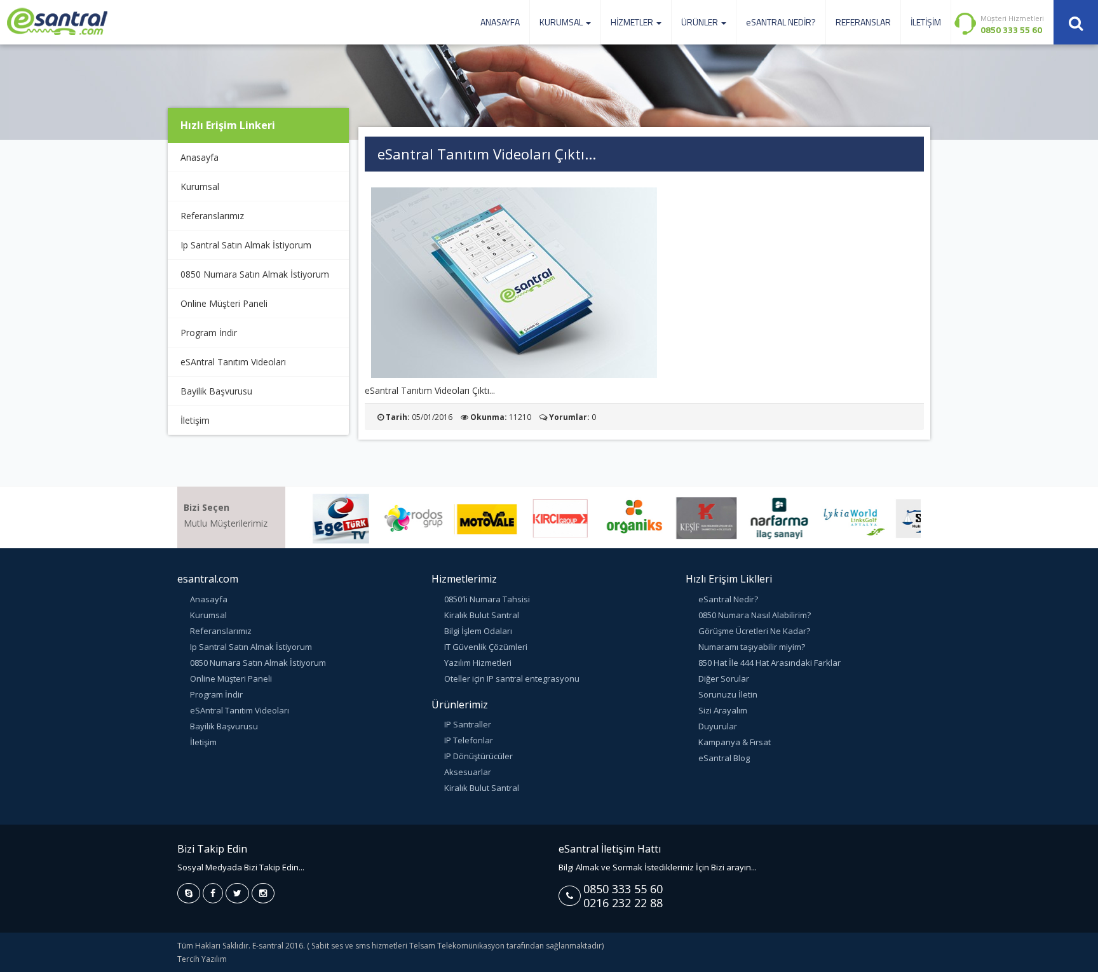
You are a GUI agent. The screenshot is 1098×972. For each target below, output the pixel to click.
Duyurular (717, 726)
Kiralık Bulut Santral (481, 615)
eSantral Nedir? (728, 599)
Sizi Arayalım (722, 710)
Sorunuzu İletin (727, 694)
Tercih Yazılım (202, 959)
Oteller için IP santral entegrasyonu (512, 678)
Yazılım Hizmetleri (478, 662)
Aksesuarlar (467, 772)
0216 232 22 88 (623, 902)
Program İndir (208, 333)
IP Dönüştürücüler (478, 756)
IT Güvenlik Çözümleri (485, 646)
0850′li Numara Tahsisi (487, 599)
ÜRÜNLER (700, 22)
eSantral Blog (724, 758)
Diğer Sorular (723, 678)
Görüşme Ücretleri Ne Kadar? (754, 631)
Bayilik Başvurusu (216, 391)
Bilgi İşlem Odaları (478, 631)
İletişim (195, 420)
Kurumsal (199, 186)
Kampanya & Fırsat (734, 742)
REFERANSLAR (863, 22)
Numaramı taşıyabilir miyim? (751, 646)
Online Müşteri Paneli (224, 303)
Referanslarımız (212, 216)
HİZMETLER (633, 22)
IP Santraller (467, 724)
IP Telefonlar (468, 740)
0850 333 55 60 (623, 888)
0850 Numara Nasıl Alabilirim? (754, 615)
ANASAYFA (500, 22)
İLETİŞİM (926, 22)
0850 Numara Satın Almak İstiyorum (254, 274)
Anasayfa (199, 157)
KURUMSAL (562, 22)
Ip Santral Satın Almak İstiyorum (245, 245)
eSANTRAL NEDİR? (781, 22)
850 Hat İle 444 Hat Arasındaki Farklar (769, 662)
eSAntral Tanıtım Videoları (233, 362)
